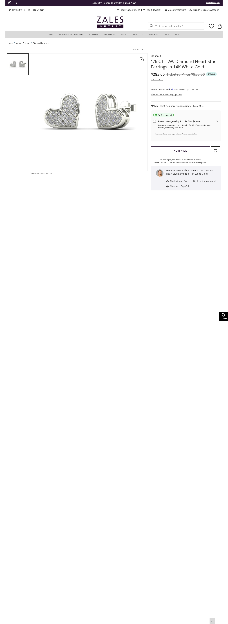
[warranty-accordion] (217, 121)
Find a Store (18, 9)
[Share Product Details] (141, 59)
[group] (18, 64)
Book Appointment (130, 9)
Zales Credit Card (177, 9)
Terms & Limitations (189, 134)
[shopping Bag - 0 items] (219, 26)
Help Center (37, 9)
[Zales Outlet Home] (110, 22)
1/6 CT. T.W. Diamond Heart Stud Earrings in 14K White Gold (184, 64)
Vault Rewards (154, 9)
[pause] (10, 3)
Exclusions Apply (157, 80)
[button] (16, 3)
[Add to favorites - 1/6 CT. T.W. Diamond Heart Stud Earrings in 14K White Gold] (215, 150)
